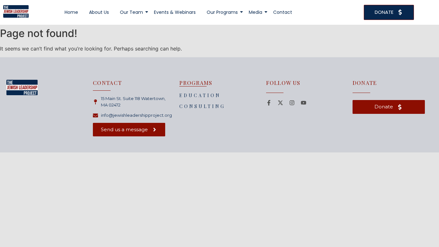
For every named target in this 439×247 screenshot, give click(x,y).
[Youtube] (303, 102)
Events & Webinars (175, 12)
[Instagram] (292, 102)
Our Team (131, 12)
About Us (99, 12)
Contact (282, 12)
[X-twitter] (280, 102)
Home (71, 12)
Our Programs (222, 12)
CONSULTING (202, 106)
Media (255, 12)
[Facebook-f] (269, 102)
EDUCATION (200, 95)
